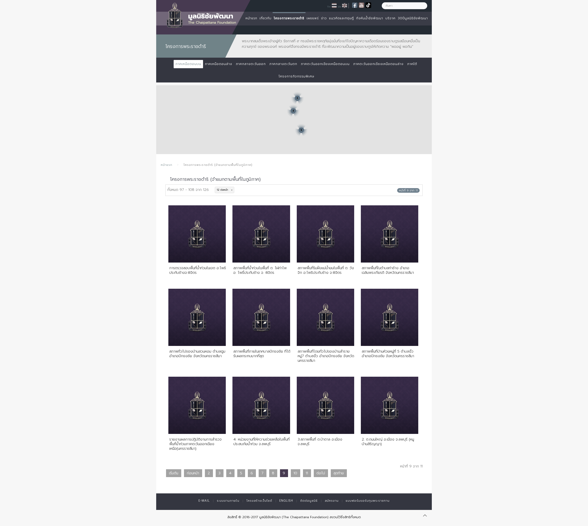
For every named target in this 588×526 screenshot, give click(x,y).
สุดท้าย (339, 473)
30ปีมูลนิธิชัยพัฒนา (413, 18)
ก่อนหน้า (193, 473)
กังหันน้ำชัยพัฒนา (369, 18)
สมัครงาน (332, 500)
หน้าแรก (251, 18)
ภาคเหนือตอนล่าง (218, 64)
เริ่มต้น (173, 473)
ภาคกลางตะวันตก (283, 64)
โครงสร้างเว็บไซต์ (259, 500)
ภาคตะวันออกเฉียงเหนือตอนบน (325, 64)
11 (307, 473)
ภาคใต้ (412, 64)
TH (329, 6)
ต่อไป (321, 473)
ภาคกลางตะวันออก (251, 64)
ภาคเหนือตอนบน (188, 64)
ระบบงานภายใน (228, 500)
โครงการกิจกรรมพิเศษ (296, 76)
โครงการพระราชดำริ (289, 18)
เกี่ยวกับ (265, 18)
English (286, 500)
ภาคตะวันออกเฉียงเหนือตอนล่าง (378, 64)
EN (339, 6)
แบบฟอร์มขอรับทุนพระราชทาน (368, 500)
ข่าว (324, 18)
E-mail (204, 500)
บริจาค (390, 18)
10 (295, 473)
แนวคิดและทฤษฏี (341, 18)
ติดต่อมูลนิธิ (309, 500)
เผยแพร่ (313, 18)
